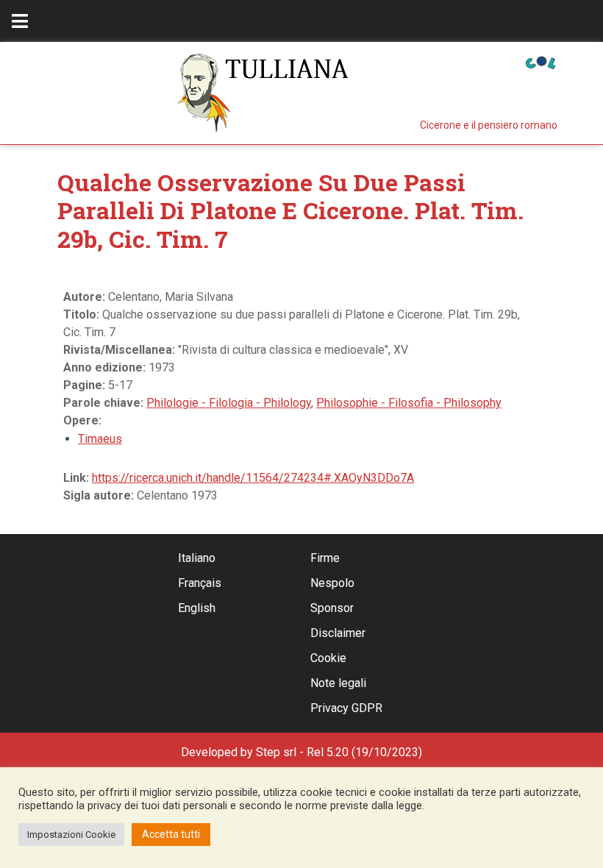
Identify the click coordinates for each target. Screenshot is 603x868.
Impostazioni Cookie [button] (71, 834)
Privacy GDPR (346, 708)
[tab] (20, 21)
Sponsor (332, 608)
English (196, 608)
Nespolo (332, 583)
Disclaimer (337, 633)
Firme (325, 558)
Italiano (196, 558)
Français (199, 583)
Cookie (328, 658)
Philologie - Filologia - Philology (228, 403)
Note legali (338, 683)
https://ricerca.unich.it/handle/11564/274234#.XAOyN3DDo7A (253, 478)
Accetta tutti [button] (171, 834)
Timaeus (100, 439)
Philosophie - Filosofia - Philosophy (409, 403)
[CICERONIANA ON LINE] (540, 61)
